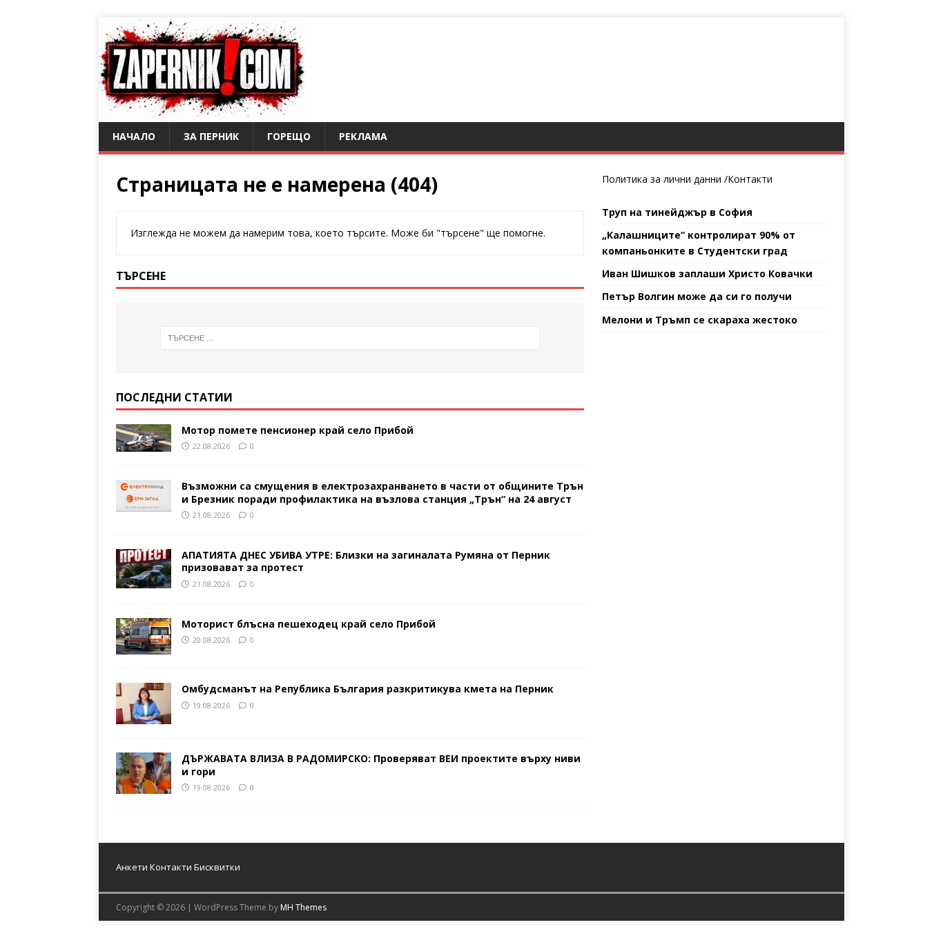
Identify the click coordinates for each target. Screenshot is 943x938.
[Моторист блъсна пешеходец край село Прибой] (143, 646)
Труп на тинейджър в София (677, 212)
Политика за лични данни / (665, 179)
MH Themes (303, 907)
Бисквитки (217, 867)
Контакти (750, 179)
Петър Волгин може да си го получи (697, 296)
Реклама (363, 136)
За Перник (211, 136)
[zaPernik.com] (202, 114)
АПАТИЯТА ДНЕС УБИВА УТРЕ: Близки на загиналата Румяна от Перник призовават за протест (366, 561)
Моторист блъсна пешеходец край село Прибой (309, 623)
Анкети (132, 867)
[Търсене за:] (350, 338)
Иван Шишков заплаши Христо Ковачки (707, 273)
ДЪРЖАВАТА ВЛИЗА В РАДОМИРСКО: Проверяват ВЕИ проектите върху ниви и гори (381, 764)
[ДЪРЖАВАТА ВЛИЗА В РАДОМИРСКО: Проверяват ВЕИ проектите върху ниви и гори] (143, 785)
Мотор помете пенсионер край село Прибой (298, 430)
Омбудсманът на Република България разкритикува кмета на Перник (368, 688)
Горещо (289, 136)
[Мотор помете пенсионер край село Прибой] (143, 443)
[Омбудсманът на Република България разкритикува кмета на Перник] (143, 716)
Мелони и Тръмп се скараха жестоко (699, 319)
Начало (134, 136)
